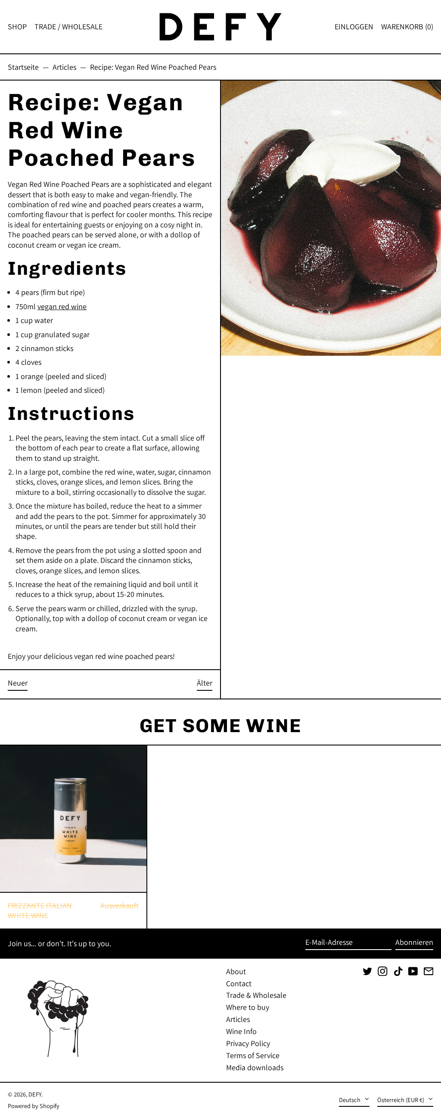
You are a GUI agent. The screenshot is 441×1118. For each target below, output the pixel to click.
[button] (407, 27)
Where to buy (247, 1007)
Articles (64, 67)
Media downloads (254, 1067)
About (236, 971)
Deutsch (350, 1100)
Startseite (23, 67)
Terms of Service (253, 1055)
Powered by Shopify (33, 1106)
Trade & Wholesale (256, 995)
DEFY (34, 1094)
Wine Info (241, 1031)
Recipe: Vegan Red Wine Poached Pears (153, 67)
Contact (239, 983)
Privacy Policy (248, 1043)
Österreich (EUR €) (401, 1100)
